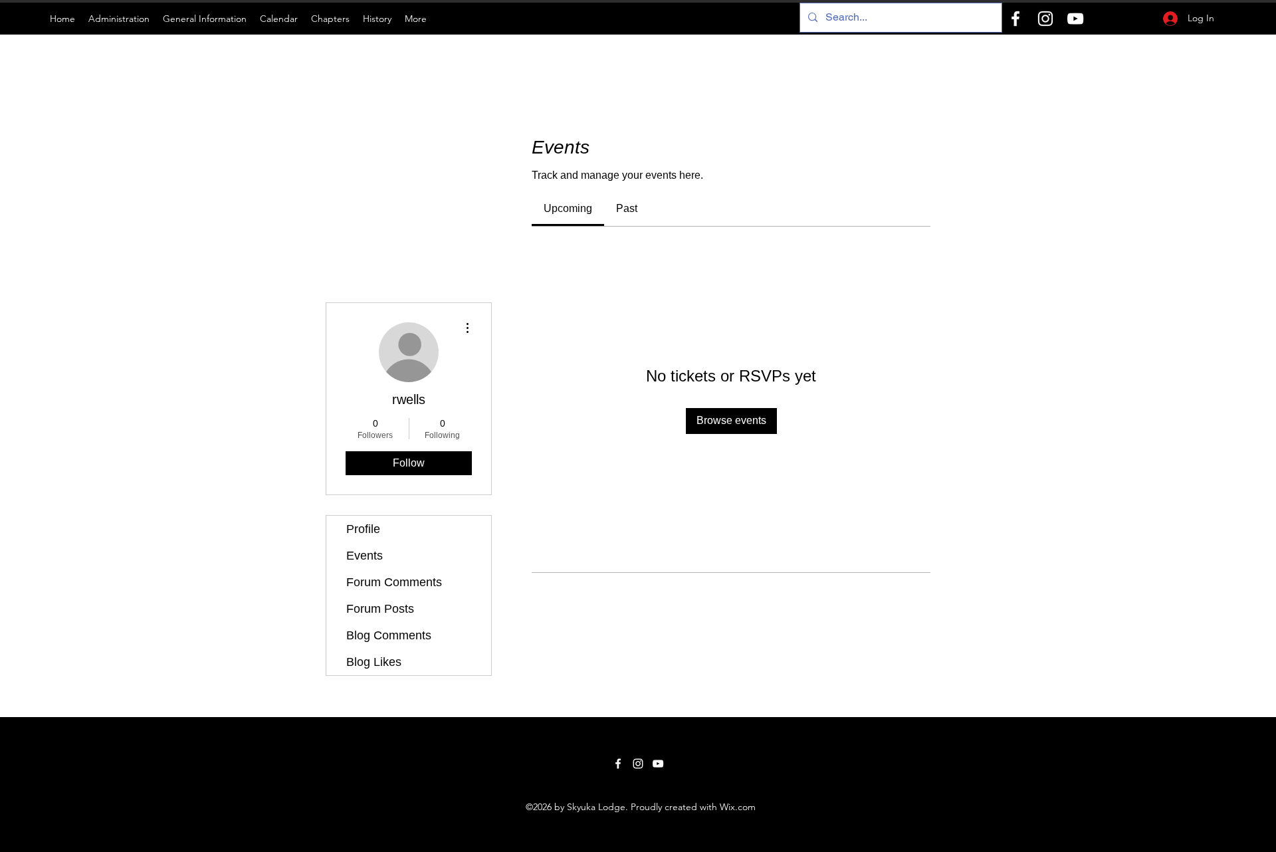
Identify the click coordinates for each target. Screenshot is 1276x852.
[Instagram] (1045, 19)
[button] (119, 19)
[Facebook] (1015, 19)
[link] (568, 208)
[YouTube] (1075, 19)
